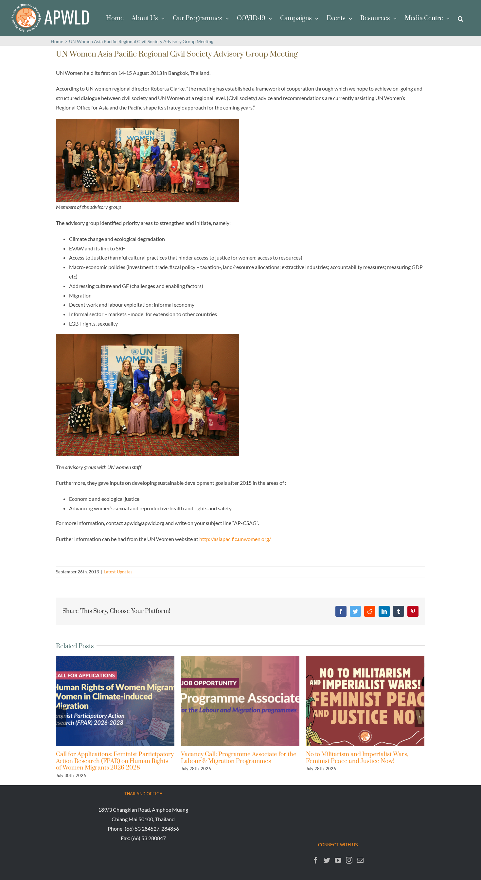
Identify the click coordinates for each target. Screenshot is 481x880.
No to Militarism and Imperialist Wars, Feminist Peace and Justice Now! (232, 758)
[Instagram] (349, 860)
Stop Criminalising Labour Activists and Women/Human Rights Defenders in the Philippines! (360, 761)
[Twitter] (327, 860)
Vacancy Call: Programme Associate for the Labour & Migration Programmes (113, 758)
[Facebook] (315, 860)
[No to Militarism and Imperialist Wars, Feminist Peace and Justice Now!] (240, 700)
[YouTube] (338, 860)
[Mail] (360, 860)
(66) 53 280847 (148, 838)
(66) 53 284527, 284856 (152, 828)
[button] (460, 18)
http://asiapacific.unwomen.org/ (235, 539)
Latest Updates (118, 571)
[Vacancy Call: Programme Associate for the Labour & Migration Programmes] (115, 700)
